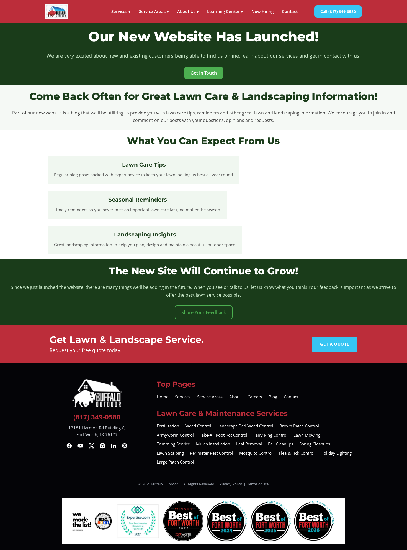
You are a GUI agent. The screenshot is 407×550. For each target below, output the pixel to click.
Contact (290, 11)
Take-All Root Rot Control (223, 435)
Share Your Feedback (203, 312)
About (235, 396)
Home (162, 396)
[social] (69, 446)
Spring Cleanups (314, 444)
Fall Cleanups (280, 444)
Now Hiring (262, 11)
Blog (273, 396)
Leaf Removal (249, 444)
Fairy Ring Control (270, 435)
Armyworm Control (175, 435)
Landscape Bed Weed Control (245, 426)
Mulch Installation (213, 444)
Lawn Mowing (306, 435)
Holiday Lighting (336, 453)
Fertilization (168, 426)
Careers (255, 396)
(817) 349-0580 (96, 416)
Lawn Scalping (170, 453)
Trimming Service (173, 444)
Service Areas (154, 11)
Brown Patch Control (299, 426)
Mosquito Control (256, 453)
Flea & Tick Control (297, 453)
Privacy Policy (231, 484)
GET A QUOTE (334, 344)
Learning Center (225, 11)
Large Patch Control (175, 462)
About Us (188, 11)
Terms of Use (258, 484)
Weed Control (198, 426)
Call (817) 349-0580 (338, 11)
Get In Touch (203, 73)
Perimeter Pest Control (211, 453)
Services (121, 11)
